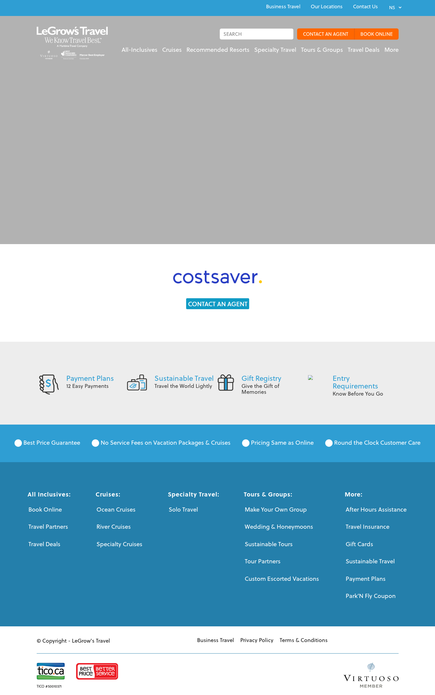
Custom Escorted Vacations (282, 578)
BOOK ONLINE (376, 34)
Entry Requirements (355, 382)
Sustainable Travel (184, 378)
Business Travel (283, 6)
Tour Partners (263, 561)
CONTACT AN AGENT (325, 34)
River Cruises (113, 526)
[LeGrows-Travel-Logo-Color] (72, 43)
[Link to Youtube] (52, 7)
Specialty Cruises (119, 544)
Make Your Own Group (276, 509)
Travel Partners (48, 526)
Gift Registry (261, 378)
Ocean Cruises (116, 509)
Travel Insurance (367, 526)
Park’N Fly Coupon (371, 595)
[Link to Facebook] (38, 7)
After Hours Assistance (376, 509)
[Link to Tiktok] (79, 7)
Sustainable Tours (269, 544)
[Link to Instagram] (65, 7)
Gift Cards (359, 544)
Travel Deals (44, 544)
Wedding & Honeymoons (279, 526)
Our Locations (327, 6)
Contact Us (365, 6)
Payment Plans (90, 378)
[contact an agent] (217, 303)
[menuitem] (283, 6)
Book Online (45, 509)
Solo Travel (183, 509)
